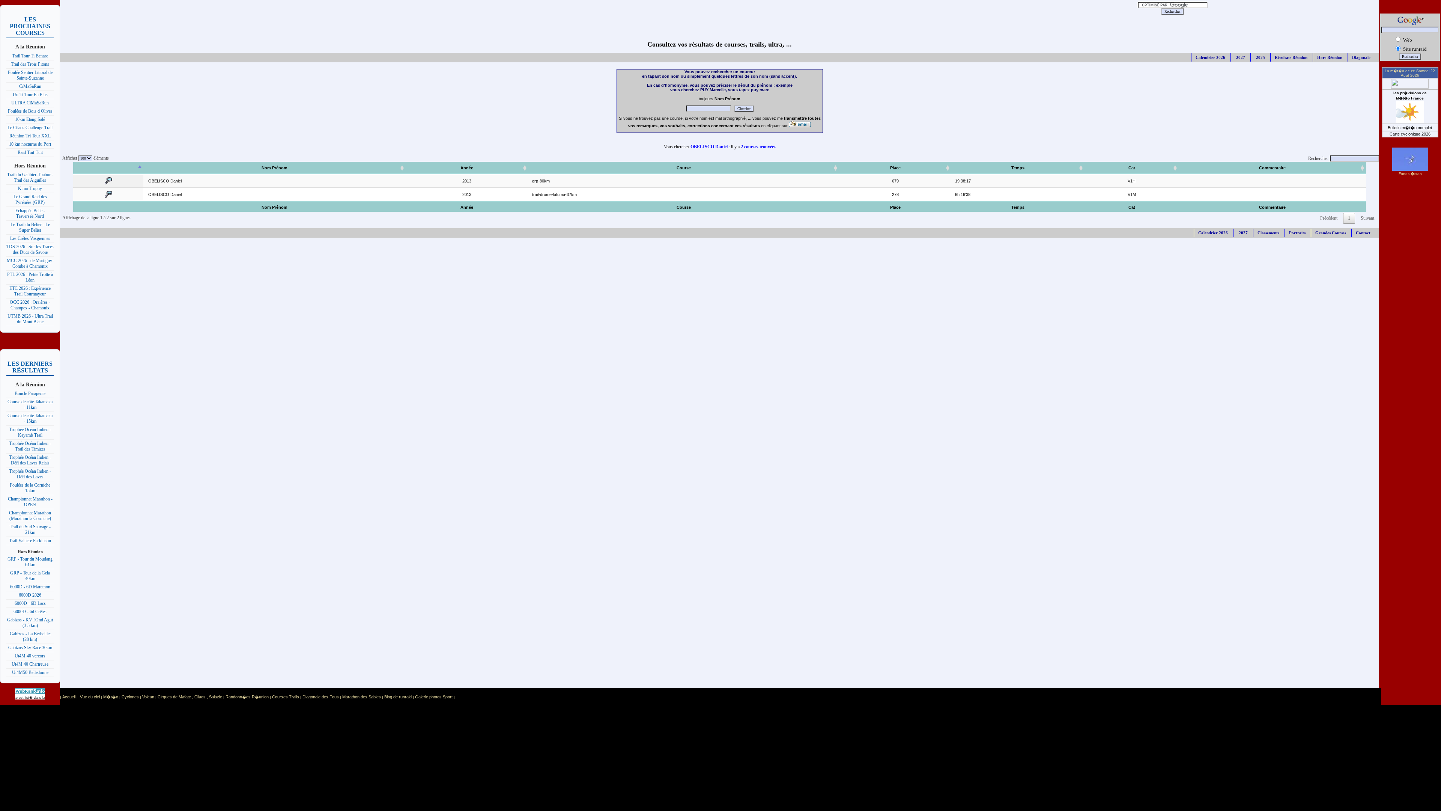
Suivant (1367, 218)
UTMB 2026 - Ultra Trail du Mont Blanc (30, 319)
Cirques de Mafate (174, 697)
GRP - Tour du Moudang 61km (30, 561)
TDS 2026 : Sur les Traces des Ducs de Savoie (30, 249)
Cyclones (130, 697)
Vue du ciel (90, 697)
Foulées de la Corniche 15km (30, 487)
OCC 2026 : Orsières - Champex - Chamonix (30, 305)
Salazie (215, 697)
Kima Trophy (30, 188)
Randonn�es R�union (247, 697)
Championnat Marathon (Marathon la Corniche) (30, 515)
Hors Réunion (1329, 57)
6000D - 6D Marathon (30, 586)
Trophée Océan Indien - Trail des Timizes (30, 446)
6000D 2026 (30, 595)
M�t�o (110, 697)
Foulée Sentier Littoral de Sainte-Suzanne (30, 75)
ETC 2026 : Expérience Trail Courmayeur (30, 291)
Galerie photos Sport (434, 697)
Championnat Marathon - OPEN (30, 501)
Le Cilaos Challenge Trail (30, 127)
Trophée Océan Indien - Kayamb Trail (30, 432)
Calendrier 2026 (1210, 57)
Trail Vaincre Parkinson (30, 540)
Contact (1363, 233)
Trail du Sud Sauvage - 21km (30, 529)
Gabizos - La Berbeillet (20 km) (30, 636)
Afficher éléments (84, 158)
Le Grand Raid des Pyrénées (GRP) (30, 199)
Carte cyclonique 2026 (1410, 134)
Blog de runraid (398, 697)
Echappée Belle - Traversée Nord (30, 213)
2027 (1240, 57)
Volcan (148, 697)
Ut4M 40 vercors (30, 656)
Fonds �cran (1410, 174)
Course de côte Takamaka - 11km (30, 404)
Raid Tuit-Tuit (30, 152)
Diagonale (1361, 57)
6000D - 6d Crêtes (30, 611)
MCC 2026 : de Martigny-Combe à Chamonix (30, 263)
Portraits (1297, 233)
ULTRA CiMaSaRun (30, 103)
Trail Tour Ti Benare (30, 56)
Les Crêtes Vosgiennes (30, 238)
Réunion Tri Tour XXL (30, 136)
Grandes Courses (1330, 233)
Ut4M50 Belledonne (30, 672)
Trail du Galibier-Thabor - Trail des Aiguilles (30, 177)
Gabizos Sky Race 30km (30, 647)
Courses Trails (285, 697)
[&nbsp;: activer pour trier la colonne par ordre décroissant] (108, 168)
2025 (1260, 57)
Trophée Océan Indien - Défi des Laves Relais (30, 460)
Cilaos (200, 697)
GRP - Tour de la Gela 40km (30, 575)
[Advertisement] (539, 11)
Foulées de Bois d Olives (30, 111)
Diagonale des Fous (320, 697)
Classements (1268, 233)
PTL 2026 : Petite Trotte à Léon (30, 277)
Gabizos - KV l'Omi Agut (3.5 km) (30, 622)
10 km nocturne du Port (30, 144)
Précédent (1328, 218)
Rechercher (1318, 158)
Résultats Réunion (1291, 57)
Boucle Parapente (30, 393)
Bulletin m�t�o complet (1410, 127)
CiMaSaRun (30, 86)
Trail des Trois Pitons (30, 64)
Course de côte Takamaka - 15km (30, 418)
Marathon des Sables (361, 697)
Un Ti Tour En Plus (30, 94)
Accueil (68, 697)
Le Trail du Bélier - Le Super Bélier (30, 227)
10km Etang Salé (30, 119)
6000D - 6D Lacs (30, 603)
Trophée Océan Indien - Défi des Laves (30, 474)
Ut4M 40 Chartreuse (30, 664)
